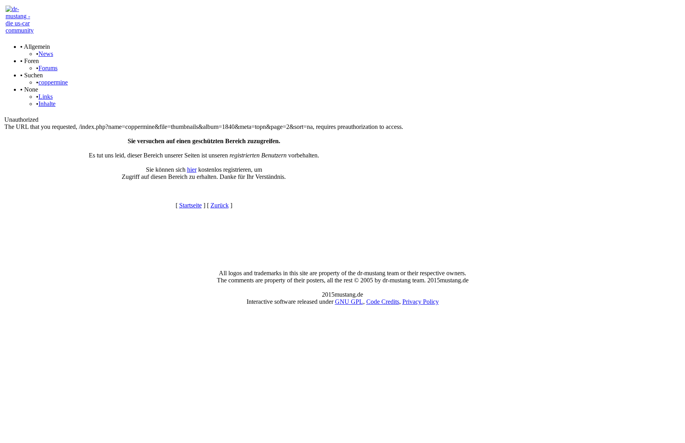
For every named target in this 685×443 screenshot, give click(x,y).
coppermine (53, 82)
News (45, 53)
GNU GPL (349, 301)
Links (45, 96)
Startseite (190, 205)
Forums (47, 68)
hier (192, 169)
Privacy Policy (420, 301)
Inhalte (46, 103)
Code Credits (382, 301)
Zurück (219, 205)
